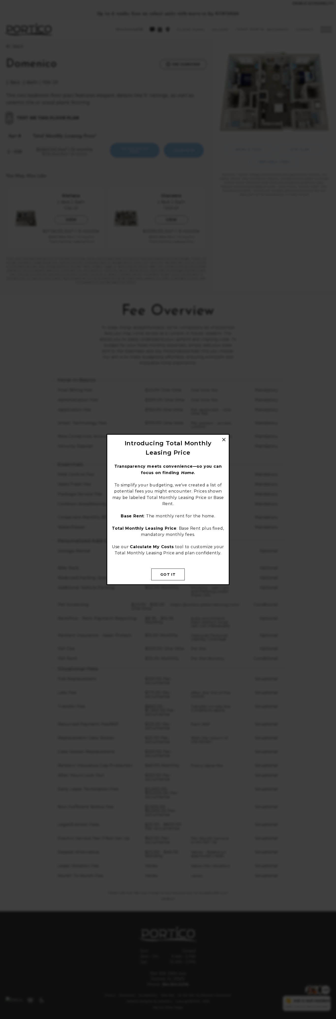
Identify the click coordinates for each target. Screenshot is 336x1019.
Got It (168, 574)
